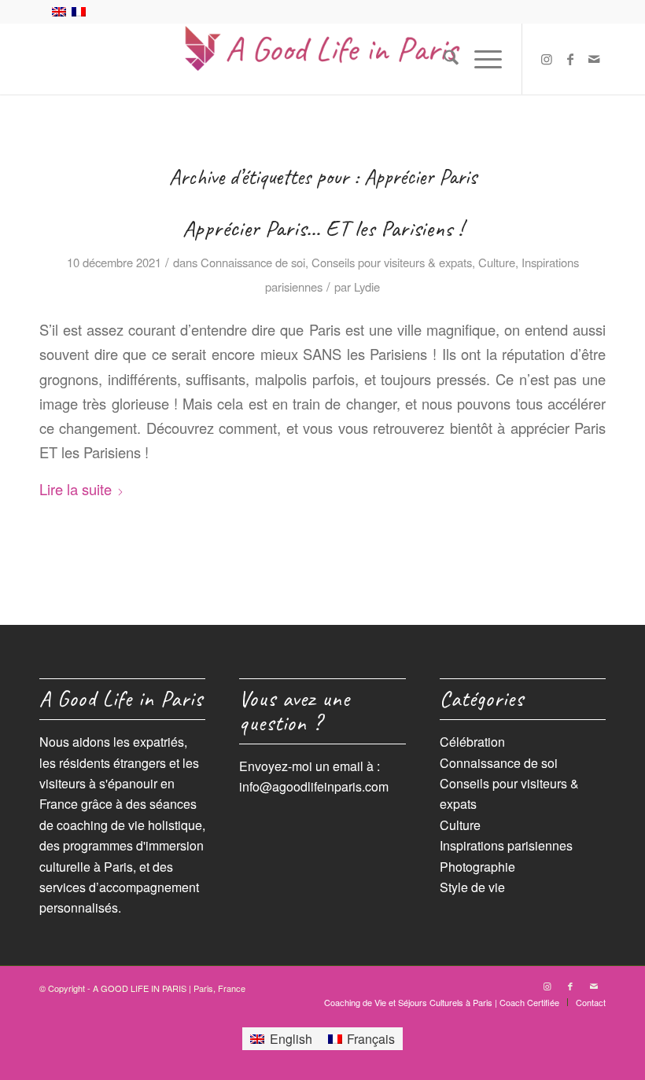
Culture (496, 262)
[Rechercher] (443, 59)
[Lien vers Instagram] (546, 59)
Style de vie (472, 887)
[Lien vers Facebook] (570, 59)
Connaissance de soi (253, 262)
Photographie (477, 867)
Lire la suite (75, 489)
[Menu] (480, 59)
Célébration (472, 742)
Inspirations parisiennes (506, 845)
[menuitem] (443, 59)
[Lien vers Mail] (594, 59)
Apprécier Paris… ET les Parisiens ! (322, 228)
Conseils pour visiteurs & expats (391, 262)
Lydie (367, 286)
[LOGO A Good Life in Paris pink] (322, 59)
